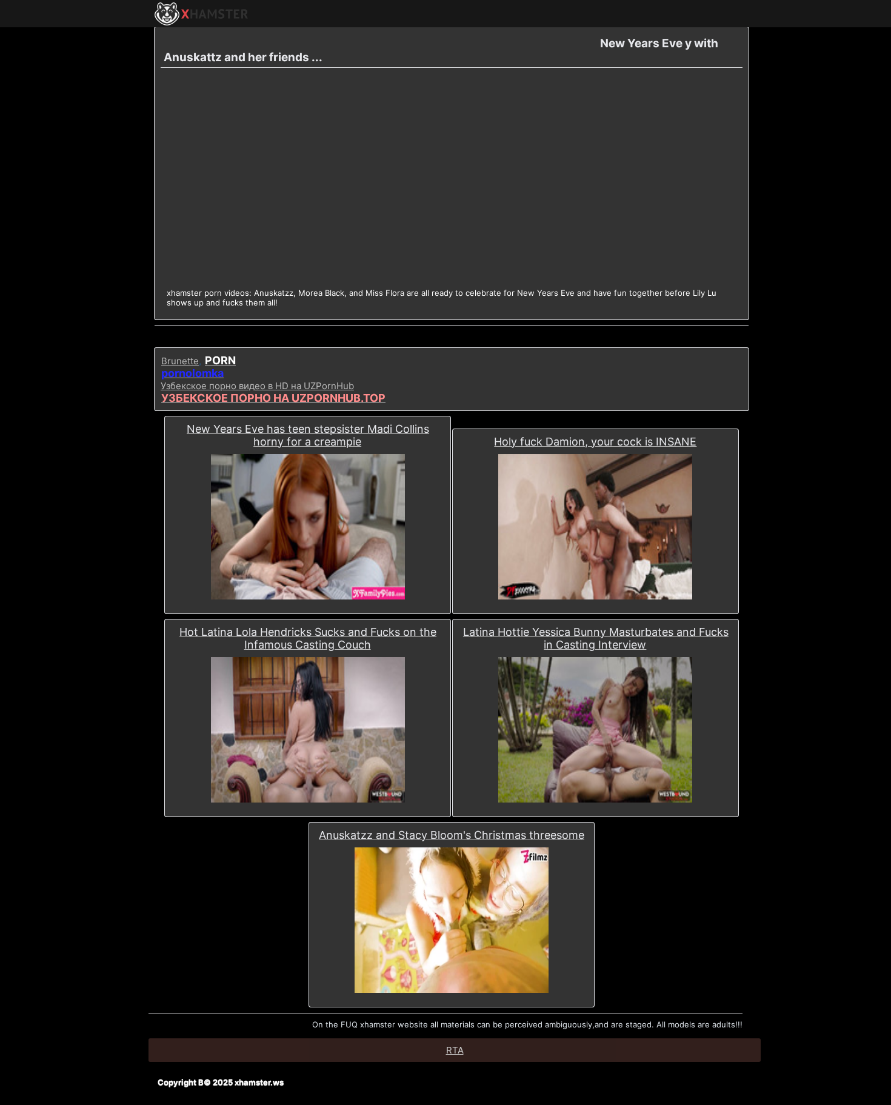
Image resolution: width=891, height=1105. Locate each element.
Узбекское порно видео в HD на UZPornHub (257, 386)
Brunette (180, 361)
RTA (455, 1050)
